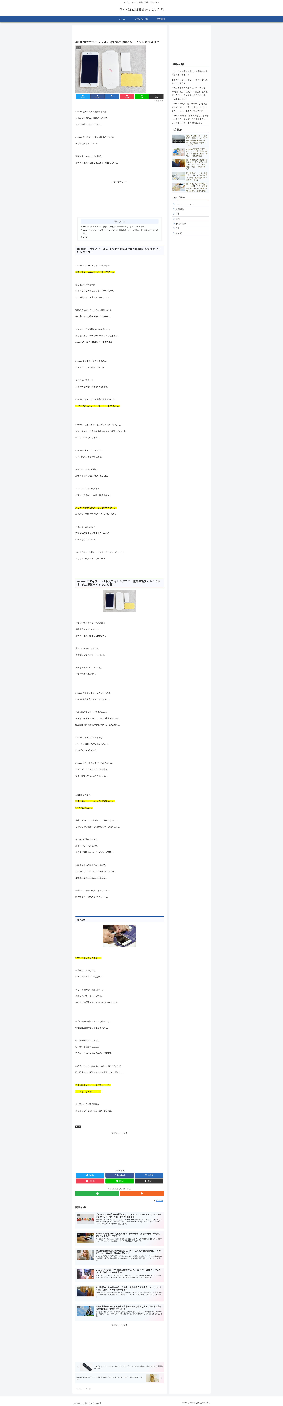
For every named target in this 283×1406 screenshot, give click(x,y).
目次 (116, 221)
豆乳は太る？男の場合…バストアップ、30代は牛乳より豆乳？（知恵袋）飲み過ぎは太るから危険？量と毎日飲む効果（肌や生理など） (190, 93)
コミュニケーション (185, 204)
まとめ (85, 237)
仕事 (178, 214)
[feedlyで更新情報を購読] (97, 1193)
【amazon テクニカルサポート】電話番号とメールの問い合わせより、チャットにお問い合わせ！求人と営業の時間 (189, 107)
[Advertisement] (119, 32)
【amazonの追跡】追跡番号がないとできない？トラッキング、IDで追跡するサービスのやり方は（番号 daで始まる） (190, 119)
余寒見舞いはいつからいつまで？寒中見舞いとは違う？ (189, 81)
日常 (79, 1127)
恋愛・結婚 (181, 224)
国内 (178, 219)
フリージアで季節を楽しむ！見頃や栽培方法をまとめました (189, 73)
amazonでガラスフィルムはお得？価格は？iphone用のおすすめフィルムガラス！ (115, 227)
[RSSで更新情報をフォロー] (142, 1193)
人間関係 (180, 209)
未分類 (179, 233)
